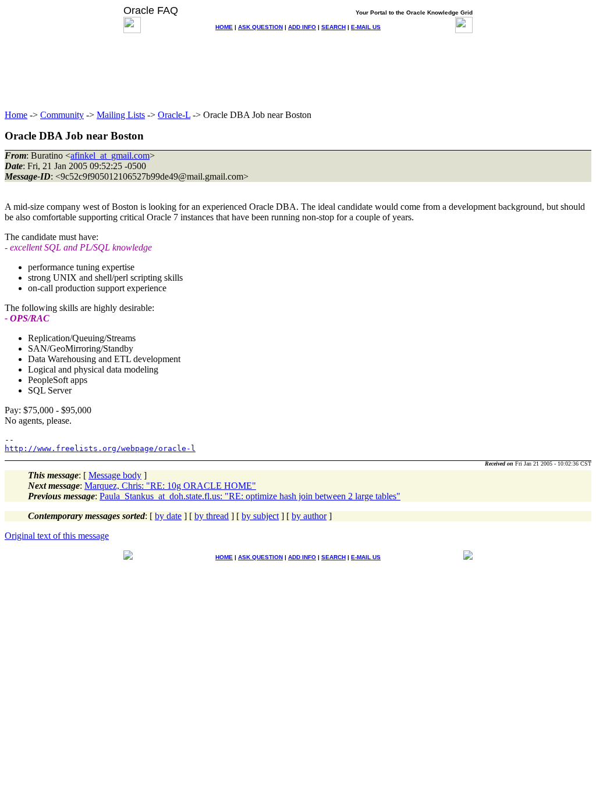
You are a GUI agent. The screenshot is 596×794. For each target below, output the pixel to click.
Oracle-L (174, 115)
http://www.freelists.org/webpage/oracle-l (100, 448)
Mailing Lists (121, 115)
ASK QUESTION (260, 27)
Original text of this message (57, 536)
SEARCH (333, 27)
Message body (114, 475)
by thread (211, 516)
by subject (260, 516)
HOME (224, 27)
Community (62, 115)
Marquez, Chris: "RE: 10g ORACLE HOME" (170, 486)
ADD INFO (302, 27)
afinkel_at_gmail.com (110, 155)
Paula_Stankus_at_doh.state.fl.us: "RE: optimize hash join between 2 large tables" (250, 496)
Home (16, 115)
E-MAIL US (366, 27)
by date (168, 516)
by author (309, 516)
